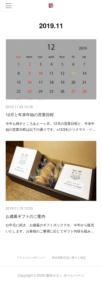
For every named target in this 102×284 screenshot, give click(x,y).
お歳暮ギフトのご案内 (25, 216)
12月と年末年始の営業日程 (30, 114)
